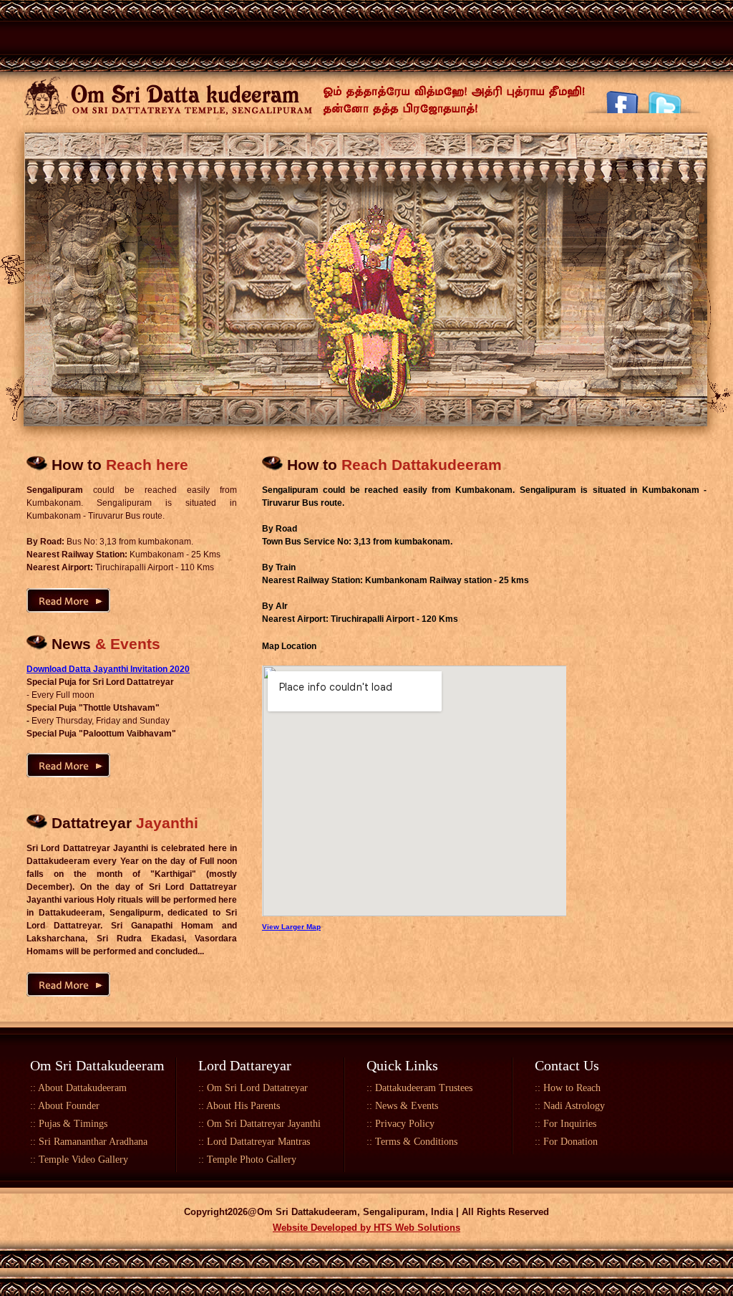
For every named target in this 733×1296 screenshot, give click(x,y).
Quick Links (402, 1065)
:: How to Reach (568, 1088)
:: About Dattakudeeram (78, 1088)
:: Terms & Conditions (411, 1141)
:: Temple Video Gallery (79, 1159)
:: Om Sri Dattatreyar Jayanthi (259, 1123)
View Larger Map (291, 927)
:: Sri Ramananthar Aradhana (88, 1141)
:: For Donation (566, 1141)
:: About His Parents (239, 1105)
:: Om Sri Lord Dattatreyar (253, 1088)
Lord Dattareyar (244, 1065)
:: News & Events (402, 1105)
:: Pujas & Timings (68, 1123)
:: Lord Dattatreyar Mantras (254, 1141)
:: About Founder (64, 1105)
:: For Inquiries (565, 1123)
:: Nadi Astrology (570, 1105)
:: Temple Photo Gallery (247, 1159)
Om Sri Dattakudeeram (97, 1065)
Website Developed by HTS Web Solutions (366, 1227)
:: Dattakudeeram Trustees (419, 1088)
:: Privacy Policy (400, 1123)
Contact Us (567, 1065)
